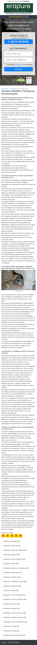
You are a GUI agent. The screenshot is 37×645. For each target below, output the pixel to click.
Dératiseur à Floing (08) (11, 631)
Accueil (3, 642)
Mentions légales (14, 642)
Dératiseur (5, 89)
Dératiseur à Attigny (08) (11, 541)
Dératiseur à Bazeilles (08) (12, 586)
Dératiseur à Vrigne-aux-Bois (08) (14, 617)
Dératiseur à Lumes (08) (11, 604)
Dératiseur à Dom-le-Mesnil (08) (14, 559)
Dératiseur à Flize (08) (10, 563)
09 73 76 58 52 (19, 41)
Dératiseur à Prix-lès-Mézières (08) (15, 622)
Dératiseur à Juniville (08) (12, 546)
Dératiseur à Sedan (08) (11, 608)
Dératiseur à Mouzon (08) (11, 577)
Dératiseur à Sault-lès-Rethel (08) (14, 550)
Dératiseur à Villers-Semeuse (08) (14, 599)
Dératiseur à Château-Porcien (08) (15, 581)
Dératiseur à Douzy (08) (11, 626)
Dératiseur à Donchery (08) (12, 572)
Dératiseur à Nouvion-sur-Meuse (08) (16, 568)
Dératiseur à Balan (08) (11, 590)
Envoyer (18, 69)
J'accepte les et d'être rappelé (19, 64)
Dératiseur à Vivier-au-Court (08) (14, 613)
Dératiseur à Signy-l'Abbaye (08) (14, 635)
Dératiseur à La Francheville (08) (14, 595)
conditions (18, 64)
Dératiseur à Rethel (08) (11, 555)
